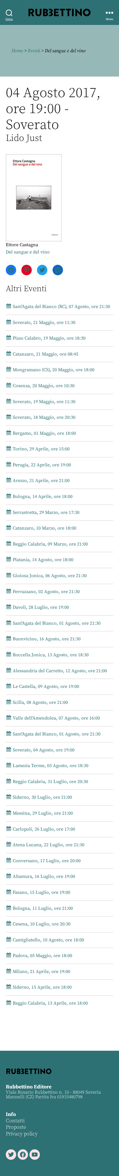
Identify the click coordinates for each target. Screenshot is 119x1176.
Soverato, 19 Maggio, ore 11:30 (43, 402)
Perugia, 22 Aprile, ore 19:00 (41, 465)
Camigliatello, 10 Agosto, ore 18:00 (48, 940)
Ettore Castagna (22, 245)
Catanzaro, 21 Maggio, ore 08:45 (45, 354)
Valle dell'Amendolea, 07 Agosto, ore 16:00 (56, 718)
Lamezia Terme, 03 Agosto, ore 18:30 (50, 766)
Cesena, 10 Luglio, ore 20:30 (41, 924)
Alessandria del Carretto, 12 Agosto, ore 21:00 (59, 671)
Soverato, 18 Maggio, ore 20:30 (43, 417)
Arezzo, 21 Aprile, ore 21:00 (41, 480)
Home (17, 51)
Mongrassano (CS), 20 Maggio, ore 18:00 (53, 370)
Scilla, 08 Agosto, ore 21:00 (40, 702)
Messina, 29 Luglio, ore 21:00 (42, 813)
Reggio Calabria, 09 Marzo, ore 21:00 (50, 544)
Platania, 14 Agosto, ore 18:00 (42, 560)
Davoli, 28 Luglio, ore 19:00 (40, 607)
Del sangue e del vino (28, 252)
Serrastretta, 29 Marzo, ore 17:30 (45, 512)
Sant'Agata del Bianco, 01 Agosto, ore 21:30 (56, 623)
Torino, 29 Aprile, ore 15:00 (41, 449)
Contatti (15, 1120)
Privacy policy (22, 1133)
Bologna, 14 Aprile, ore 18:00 (42, 496)
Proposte (16, 1127)
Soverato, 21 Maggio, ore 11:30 (43, 322)
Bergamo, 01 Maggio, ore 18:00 (44, 433)
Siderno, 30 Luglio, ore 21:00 (42, 797)
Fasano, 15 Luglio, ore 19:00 (41, 892)
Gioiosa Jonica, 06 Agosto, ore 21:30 (49, 576)
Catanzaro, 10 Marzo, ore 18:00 (44, 528)
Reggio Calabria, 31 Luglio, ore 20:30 (50, 781)
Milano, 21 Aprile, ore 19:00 (41, 971)
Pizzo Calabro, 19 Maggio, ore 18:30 (48, 338)
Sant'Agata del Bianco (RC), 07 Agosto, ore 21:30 (61, 306)
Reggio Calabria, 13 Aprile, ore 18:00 (50, 1003)
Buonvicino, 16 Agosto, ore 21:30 (46, 639)
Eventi (34, 51)
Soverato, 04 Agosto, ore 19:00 (43, 750)
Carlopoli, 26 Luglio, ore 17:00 (43, 829)
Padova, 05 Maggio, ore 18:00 (42, 955)
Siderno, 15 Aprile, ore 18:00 (42, 987)
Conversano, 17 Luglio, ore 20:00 (46, 861)
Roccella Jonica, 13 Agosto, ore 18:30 (50, 655)
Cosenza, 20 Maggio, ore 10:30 (43, 386)
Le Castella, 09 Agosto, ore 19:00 (45, 686)
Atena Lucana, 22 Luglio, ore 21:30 (48, 845)
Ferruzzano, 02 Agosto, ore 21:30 (46, 592)
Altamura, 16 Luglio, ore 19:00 (43, 876)
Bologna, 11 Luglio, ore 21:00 (42, 908)
